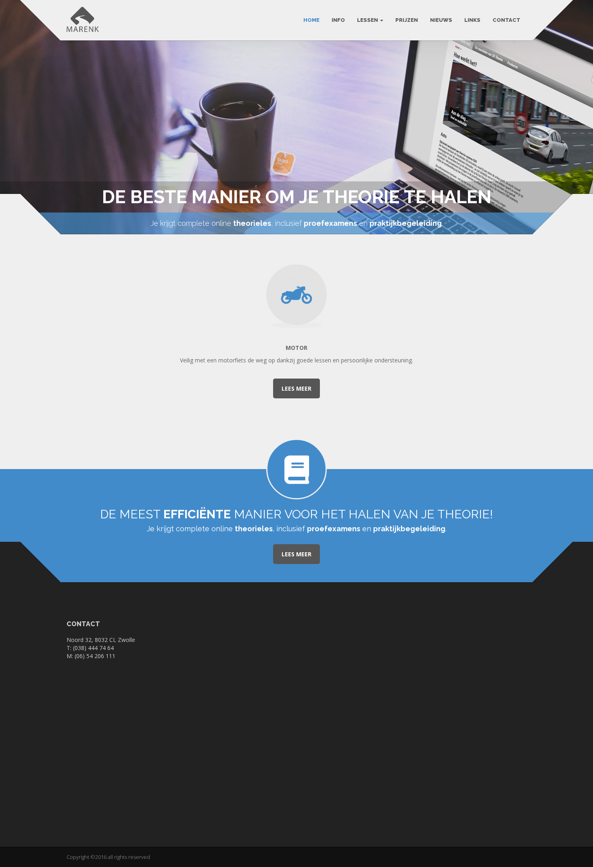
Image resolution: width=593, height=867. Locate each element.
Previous (11, 114)
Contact (506, 20)
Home (311, 20)
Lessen (368, 20)
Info (338, 20)
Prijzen (406, 20)
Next (582, 114)
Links (472, 20)
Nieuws (441, 20)
